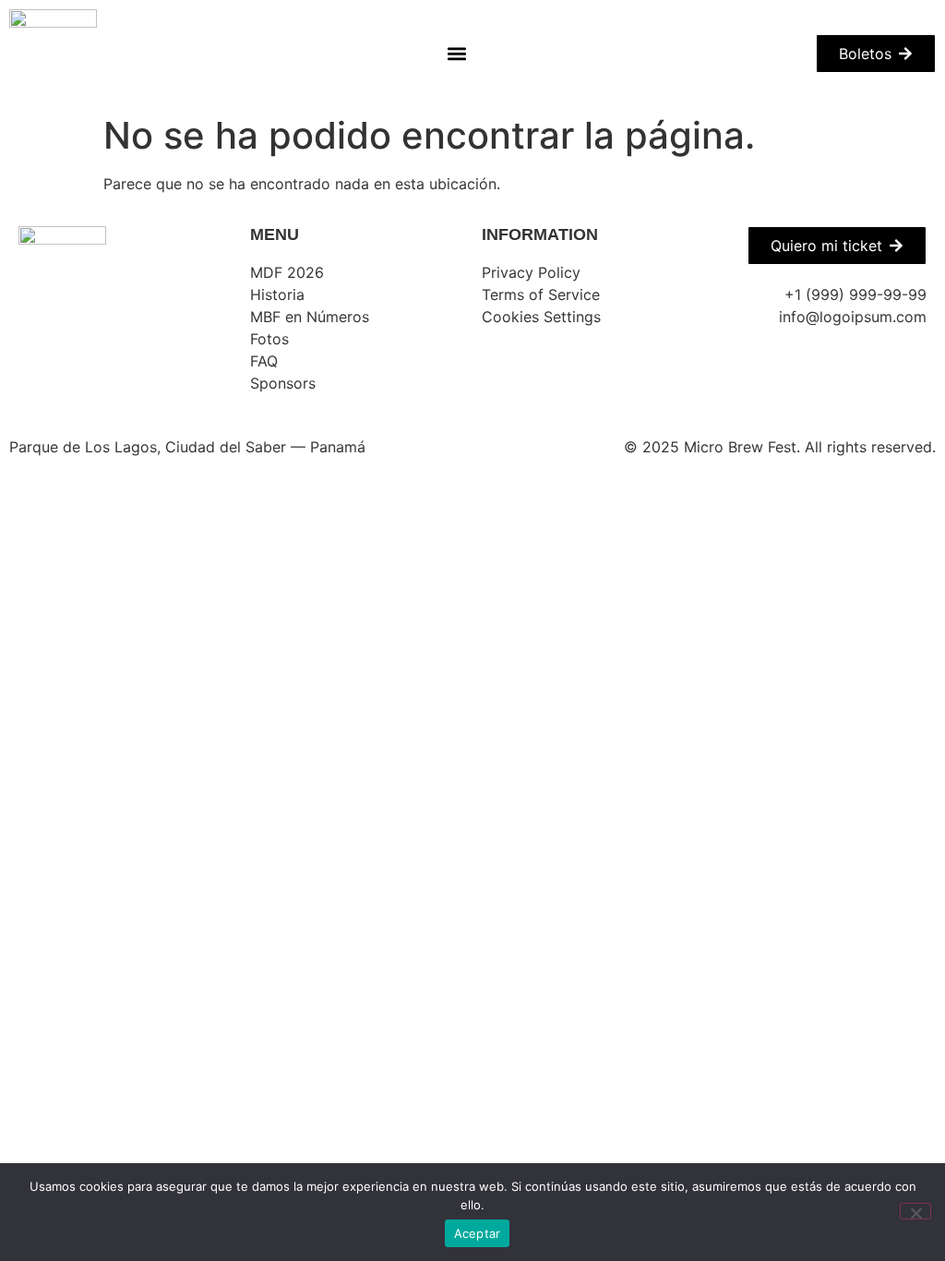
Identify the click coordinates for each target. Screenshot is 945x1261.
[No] (915, 1211)
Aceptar (477, 1233)
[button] (456, 53)
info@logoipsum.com (853, 316)
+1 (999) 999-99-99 (855, 294)
